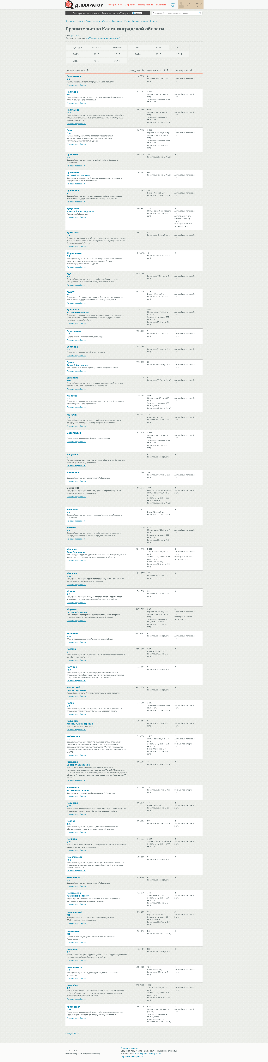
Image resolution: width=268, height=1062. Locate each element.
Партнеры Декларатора (132, 1056)
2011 (117, 61)
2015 (158, 54)
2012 (96, 61)
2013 (76, 61)
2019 (76, 54)
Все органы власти (74, 21)
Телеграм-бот (115, 4)
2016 (138, 54)
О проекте (130, 4)
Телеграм (161, 4)
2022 (138, 47)
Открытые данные (129, 1048)
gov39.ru (75, 35)
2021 (158, 47)
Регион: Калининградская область (140, 21)
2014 (179, 54)
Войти (189, 4)
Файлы (96, 47)
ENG (173, 3)
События (117, 47)
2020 (179, 47)
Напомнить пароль (193, 6)
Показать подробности (76, 85)
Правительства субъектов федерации (104, 21)
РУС (172, 6)
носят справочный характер (147, 1053)
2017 (117, 54)
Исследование (145, 4)
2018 (96, 54)
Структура (76, 47)
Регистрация (197, 4)
